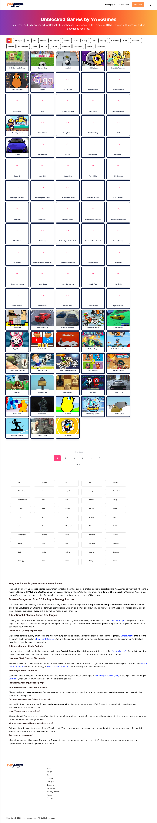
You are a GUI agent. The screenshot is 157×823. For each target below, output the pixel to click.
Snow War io (42, 306)
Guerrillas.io (42, 414)
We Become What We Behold (42, 262)
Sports (91, 552)
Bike (43, 500)
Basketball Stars (118, 89)
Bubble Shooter (118, 241)
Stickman (116, 552)
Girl (43, 517)
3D (34, 40)
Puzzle (44, 46)
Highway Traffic (93, 89)
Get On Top (93, 284)
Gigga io (42, 89)
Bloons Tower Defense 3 (58, 666)
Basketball (116, 491)
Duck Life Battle (17, 89)
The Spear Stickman (17, 435)
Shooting (66, 46)
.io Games (51, 788)
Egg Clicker (17, 349)
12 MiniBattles (42, 349)
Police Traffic (118, 392)
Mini (90, 526)
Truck (67, 561)
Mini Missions (93, 370)
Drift (94, 40)
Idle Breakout (42, 154)
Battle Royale (22, 500)
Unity (91, 561)
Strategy (101, 46)
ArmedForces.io (93, 262)
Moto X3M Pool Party (118, 349)
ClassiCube (118, 284)
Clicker (91, 500)
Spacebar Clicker (68, 219)
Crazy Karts (17, 111)
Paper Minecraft (118, 651)
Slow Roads (42, 219)
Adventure (54, 40)
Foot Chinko (93, 176)
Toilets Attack (42, 435)
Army (91, 491)
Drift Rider (17, 219)
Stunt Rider (17, 241)
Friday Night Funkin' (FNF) (107, 675)
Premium (92, 534)
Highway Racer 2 (118, 306)
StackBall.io (68, 176)
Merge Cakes (92, 154)
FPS (19, 517)
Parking (44, 534)
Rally (43, 543)
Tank (43, 561)
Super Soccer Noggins (118, 219)
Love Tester (93, 111)
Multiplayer (23, 46)
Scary (67, 543)
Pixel (35, 46)
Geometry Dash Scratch (93, 241)
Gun (67, 517)
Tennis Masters (93, 306)
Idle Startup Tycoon (93, 414)
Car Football (17, 262)
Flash (115, 508)
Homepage (110, 4)
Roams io (17, 392)
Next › (78, 464)
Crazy (84, 40)
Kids (125, 40)
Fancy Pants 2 (68, 133)
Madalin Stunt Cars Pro (93, 219)
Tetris (42, 111)
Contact (50, 798)
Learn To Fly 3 (42, 392)
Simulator (78, 46)
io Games (138, 4)
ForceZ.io (118, 262)
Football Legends (118, 111)
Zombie (115, 561)
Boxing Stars (17, 414)
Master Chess (67, 392)
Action (43, 40)
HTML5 (91, 517)
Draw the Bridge (117, 620)
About (49, 795)
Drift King (17, 154)
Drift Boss (42, 241)
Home (49, 768)
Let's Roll (68, 68)
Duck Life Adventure (118, 68)
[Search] (150, 4)
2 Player (18, 40)
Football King (42, 370)
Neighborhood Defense (17, 68)
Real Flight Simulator (17, 197)
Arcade (67, 40)
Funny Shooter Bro (68, 284)
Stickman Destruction (67, 262)
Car (76, 40)
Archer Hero (118, 154)
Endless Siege (93, 349)
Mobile (11, 46)
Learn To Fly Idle (118, 414)
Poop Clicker (42, 133)
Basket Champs (118, 370)
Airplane (44, 491)
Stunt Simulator (118, 327)
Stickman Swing (17, 306)
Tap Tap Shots (68, 89)
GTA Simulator (118, 197)
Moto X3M (42, 176)
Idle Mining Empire (17, 133)
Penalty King (42, 68)
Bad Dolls (93, 392)
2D (27, 40)
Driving (103, 40)
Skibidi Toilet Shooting (17, 370)
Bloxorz (67, 349)
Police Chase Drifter (67, 197)
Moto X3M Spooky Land (68, 370)
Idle (114, 517)
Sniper (90, 46)
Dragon (20, 508)
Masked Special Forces (42, 197)
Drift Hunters (118, 176)
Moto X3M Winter (93, 327)
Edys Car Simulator (67, 327)
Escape (91, 508)
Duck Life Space (93, 68)
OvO (118, 133)
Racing (54, 46)
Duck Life (68, 414)
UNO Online (67, 435)
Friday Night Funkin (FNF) (67, 241)
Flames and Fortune (17, 284)
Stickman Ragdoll (93, 197)
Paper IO (17, 176)
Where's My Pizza (68, 111)
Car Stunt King (93, 133)
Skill (19, 552)
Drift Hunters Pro (42, 327)
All (9, 40)
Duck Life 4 (67, 154)
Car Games (124, 4)
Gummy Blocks (42, 284)
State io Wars (67, 306)
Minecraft (136, 40)
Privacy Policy (53, 792)
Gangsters (17, 327)
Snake (44, 552)
